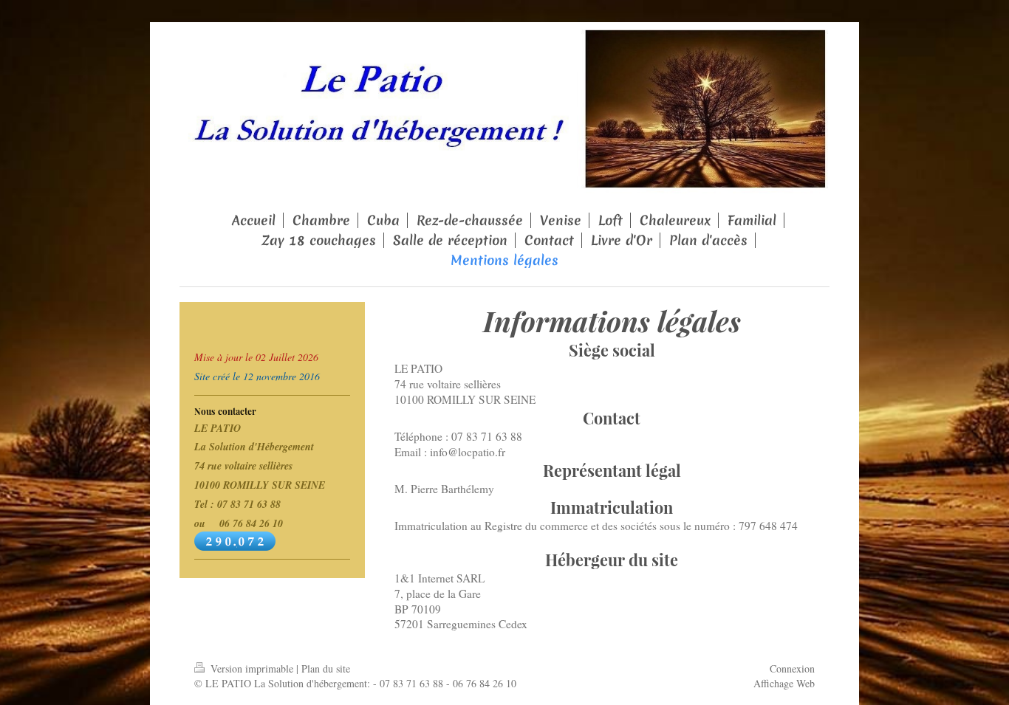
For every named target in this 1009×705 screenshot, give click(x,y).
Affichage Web (784, 683)
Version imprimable (252, 668)
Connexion (792, 668)
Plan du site (325, 668)
